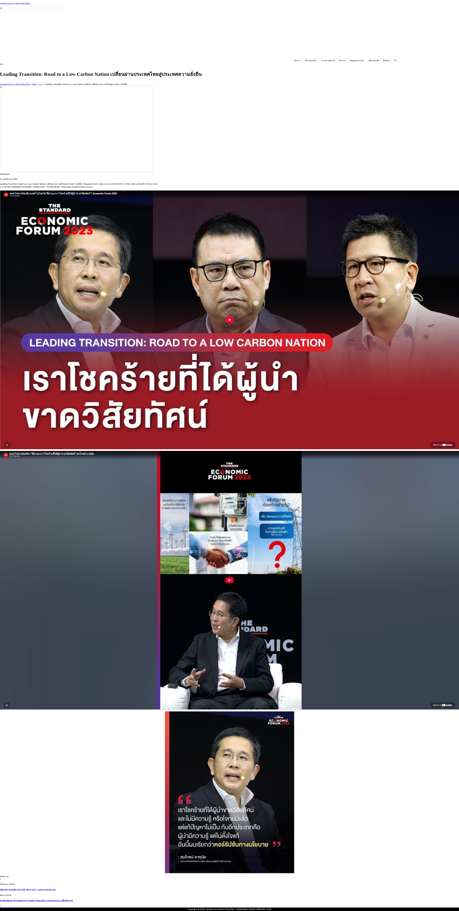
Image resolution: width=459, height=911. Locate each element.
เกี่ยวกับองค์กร (311, 60)
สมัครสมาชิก (373, 60)
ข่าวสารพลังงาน (328, 60)
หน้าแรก (297, 60)
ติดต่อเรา (387, 60)
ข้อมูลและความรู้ (356, 60)
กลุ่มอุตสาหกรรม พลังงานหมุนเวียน (15, 3)
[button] (311, 60)
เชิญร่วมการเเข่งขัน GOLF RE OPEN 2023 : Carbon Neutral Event (27, 890)
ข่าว (1, 64)
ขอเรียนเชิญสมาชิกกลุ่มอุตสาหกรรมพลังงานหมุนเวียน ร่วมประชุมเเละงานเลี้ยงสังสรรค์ (36, 901)
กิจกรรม (342, 60)
